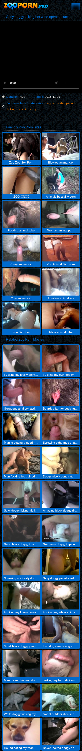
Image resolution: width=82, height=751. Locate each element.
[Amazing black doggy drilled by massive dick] (60, 494)
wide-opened (66, 103)
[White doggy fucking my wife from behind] (21, 697)
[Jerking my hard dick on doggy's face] (60, 663)
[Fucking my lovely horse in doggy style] (21, 595)
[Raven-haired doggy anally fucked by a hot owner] (60, 731)
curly (33, 109)
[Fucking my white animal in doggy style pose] (60, 595)
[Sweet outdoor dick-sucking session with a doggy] (60, 697)
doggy (50, 103)
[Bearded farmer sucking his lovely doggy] (60, 392)
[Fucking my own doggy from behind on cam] (60, 358)
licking (11, 109)
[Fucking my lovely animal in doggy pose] (21, 358)
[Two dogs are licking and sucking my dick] (60, 629)
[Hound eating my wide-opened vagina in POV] (21, 731)
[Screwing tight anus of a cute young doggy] (60, 426)
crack (22, 109)
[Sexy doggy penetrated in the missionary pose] (60, 562)
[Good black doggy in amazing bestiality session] (21, 528)
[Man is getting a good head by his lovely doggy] (21, 426)
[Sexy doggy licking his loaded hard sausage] (21, 494)
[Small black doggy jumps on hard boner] (21, 629)
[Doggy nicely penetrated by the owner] (60, 460)
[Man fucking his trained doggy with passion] (21, 460)
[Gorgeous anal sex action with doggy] (21, 392)
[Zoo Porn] (25, 6)
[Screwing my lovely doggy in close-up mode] (21, 562)
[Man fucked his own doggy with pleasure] (21, 663)
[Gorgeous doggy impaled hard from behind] (60, 528)
